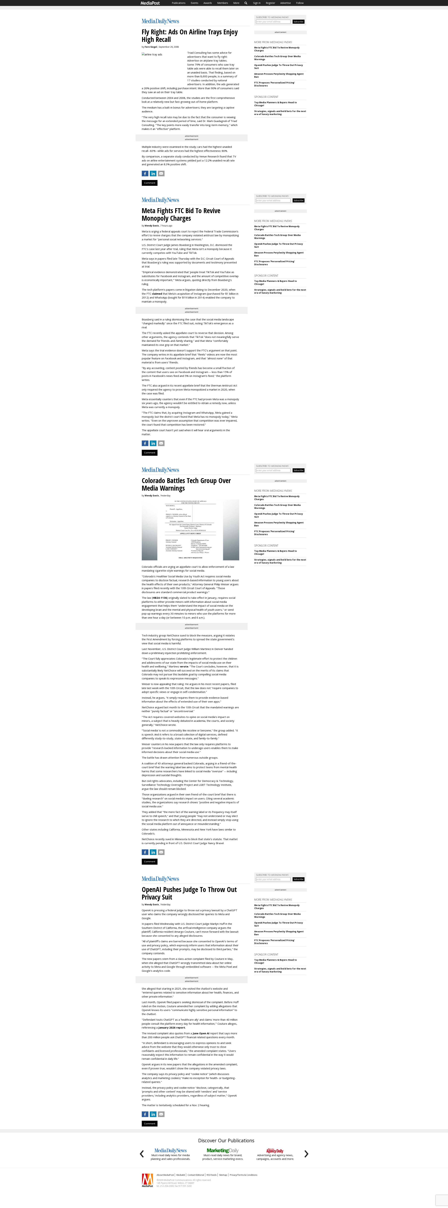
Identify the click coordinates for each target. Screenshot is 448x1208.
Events (194, 3)
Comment (149, 182)
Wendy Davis (152, 225)
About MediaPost (165, 1174)
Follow (300, 3)
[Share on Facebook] (145, 173)
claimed (157, 293)
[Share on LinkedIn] (153, 173)
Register (270, 3)
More (236, 3)
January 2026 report (171, 1027)
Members (222, 3)
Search (246, 3)
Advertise (285, 3)
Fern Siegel (151, 46)
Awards (208, 3)
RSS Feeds (211, 1174)
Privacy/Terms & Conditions (243, 1174)
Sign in (257, 3)
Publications (179, 3)
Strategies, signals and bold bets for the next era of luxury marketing (280, 113)
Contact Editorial (196, 1174)
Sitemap (223, 1174)
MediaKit (180, 1174)
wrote (184, 666)
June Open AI (201, 1033)
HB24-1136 (160, 597)
